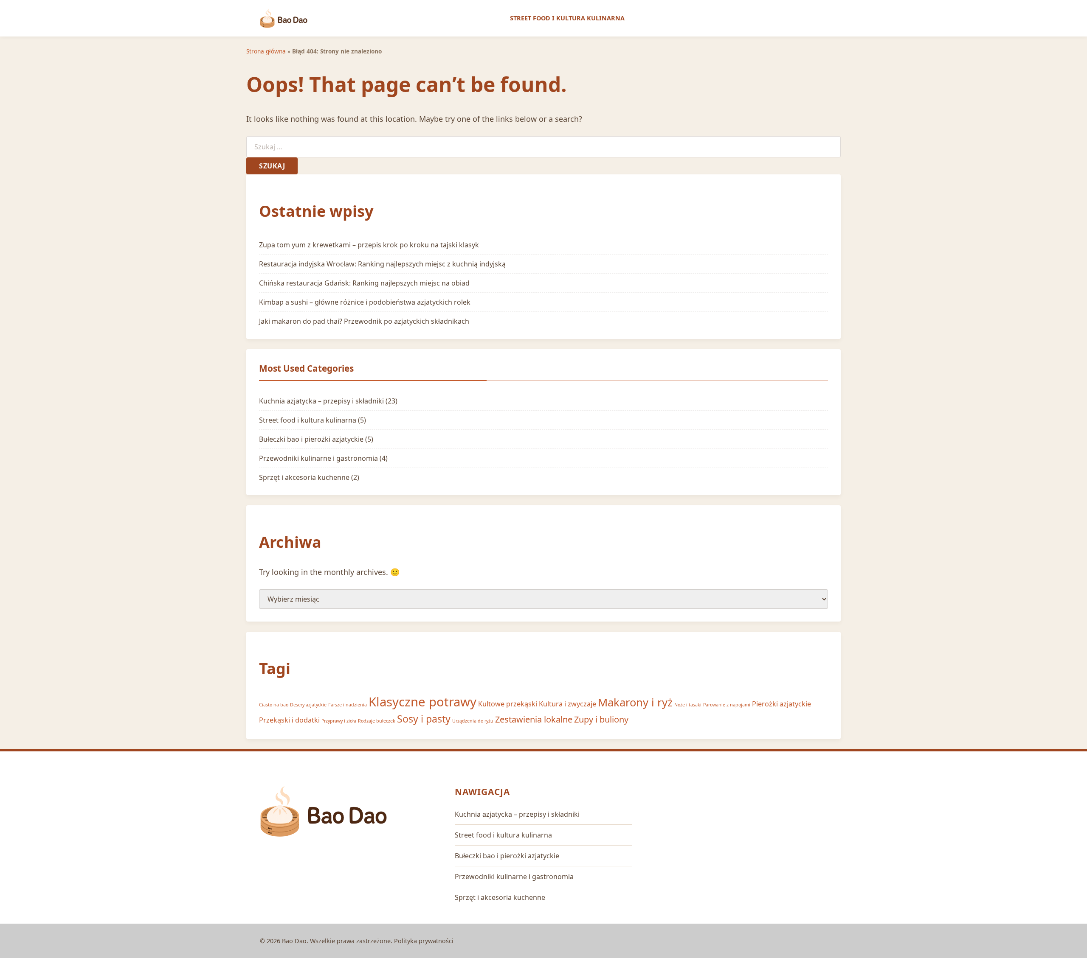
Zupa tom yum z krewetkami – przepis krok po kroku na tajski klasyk (369, 244)
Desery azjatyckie (308, 705)
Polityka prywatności (423, 941)
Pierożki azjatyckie (781, 704)
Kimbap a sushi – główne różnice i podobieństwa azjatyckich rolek (364, 302)
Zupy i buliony (601, 719)
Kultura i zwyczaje (567, 704)
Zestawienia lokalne (533, 719)
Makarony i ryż (635, 702)
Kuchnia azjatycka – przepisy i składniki (321, 401)
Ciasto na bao (273, 705)
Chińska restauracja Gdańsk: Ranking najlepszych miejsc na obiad (364, 283)
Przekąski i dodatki (289, 720)
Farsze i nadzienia (347, 705)
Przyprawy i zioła (338, 721)
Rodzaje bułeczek (376, 721)
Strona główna (266, 51)
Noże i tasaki (687, 705)
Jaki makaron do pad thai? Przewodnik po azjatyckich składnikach (364, 321)
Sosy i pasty (424, 719)
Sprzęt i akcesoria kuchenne (304, 477)
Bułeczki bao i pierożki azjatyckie (311, 439)
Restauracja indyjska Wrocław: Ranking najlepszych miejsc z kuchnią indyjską (382, 264)
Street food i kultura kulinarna (567, 18)
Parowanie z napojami (726, 705)
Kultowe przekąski (507, 704)
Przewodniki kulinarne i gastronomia (318, 458)
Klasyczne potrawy (422, 701)
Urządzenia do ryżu (472, 721)
